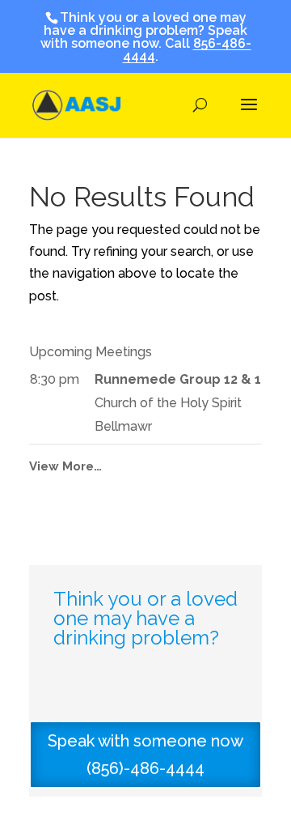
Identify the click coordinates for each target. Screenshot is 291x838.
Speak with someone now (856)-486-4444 (145, 754)
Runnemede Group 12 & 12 (181, 379)
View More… (65, 466)
